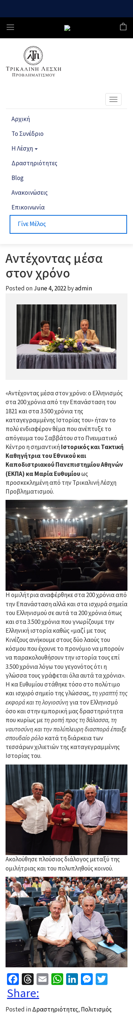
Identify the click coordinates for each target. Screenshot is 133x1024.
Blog (17, 178)
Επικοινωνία (28, 207)
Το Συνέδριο (27, 134)
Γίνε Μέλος (32, 224)
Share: (23, 993)
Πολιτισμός (96, 1009)
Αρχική (20, 119)
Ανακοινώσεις (29, 192)
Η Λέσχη (22, 148)
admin (83, 288)
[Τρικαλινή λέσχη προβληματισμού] (67, 28)
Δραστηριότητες (34, 163)
